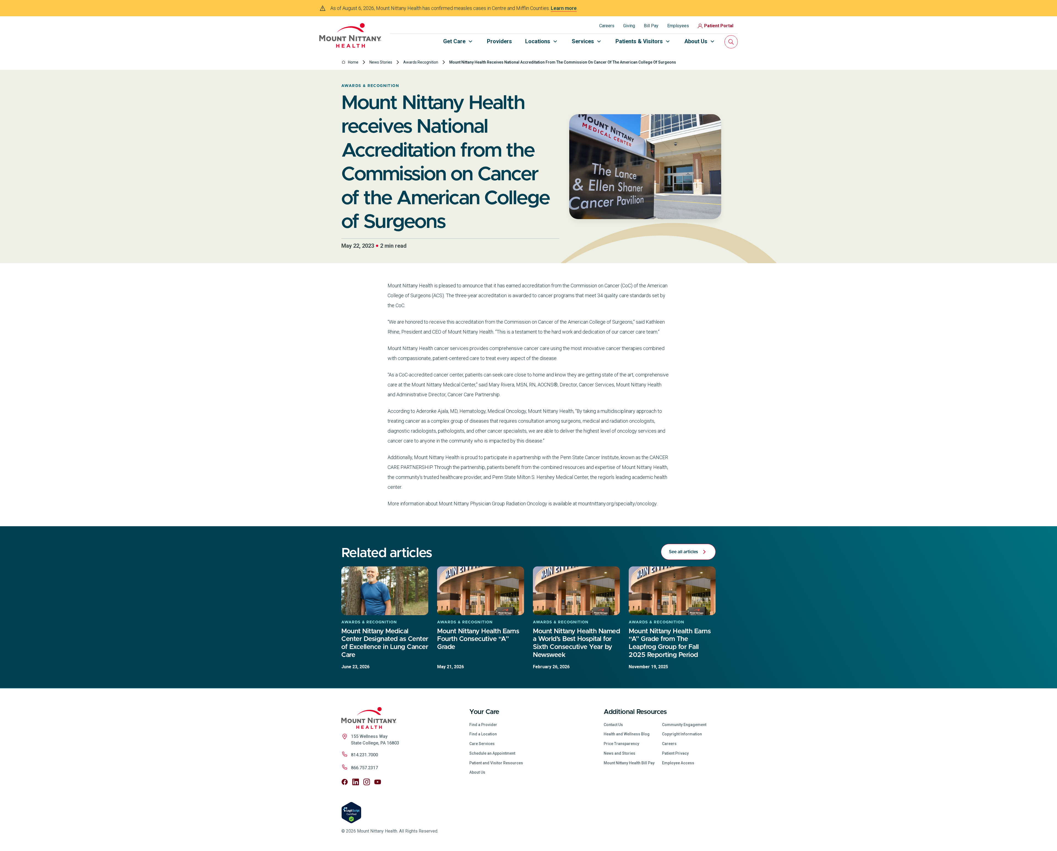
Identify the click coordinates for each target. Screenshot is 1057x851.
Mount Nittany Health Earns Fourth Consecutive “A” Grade (478, 639)
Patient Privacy (675, 753)
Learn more (564, 8)
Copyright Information (682, 734)
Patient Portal (718, 25)
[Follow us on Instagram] (366, 782)
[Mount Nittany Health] (350, 35)
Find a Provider (483, 724)
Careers (606, 25)
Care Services (482, 743)
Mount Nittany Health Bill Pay (629, 763)
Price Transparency (621, 743)
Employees (678, 25)
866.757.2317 (364, 767)
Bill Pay (651, 25)
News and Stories (619, 753)
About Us (477, 772)
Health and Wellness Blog (627, 734)
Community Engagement (684, 724)
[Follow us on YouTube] (377, 782)
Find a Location (483, 734)
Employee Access (678, 763)
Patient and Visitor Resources (496, 763)
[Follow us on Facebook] (344, 782)
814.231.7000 (364, 754)
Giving (629, 25)
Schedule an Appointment (492, 753)
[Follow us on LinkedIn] (355, 782)
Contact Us (613, 724)
